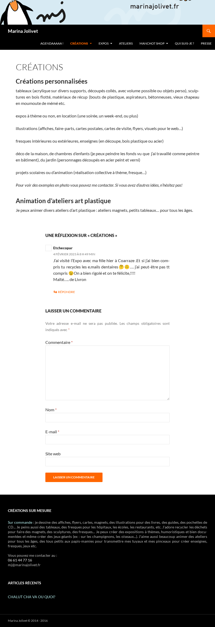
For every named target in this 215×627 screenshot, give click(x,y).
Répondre (66, 292)
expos (104, 43)
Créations (79, 43)
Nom (51, 409)
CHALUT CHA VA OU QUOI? (31, 596)
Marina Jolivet (23, 31)
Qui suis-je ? (184, 43)
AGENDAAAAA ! (51, 43)
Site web (53, 453)
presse (206, 43)
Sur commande (20, 522)
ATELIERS (126, 43)
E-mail (52, 431)
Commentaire (59, 342)
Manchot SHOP (151, 43)
